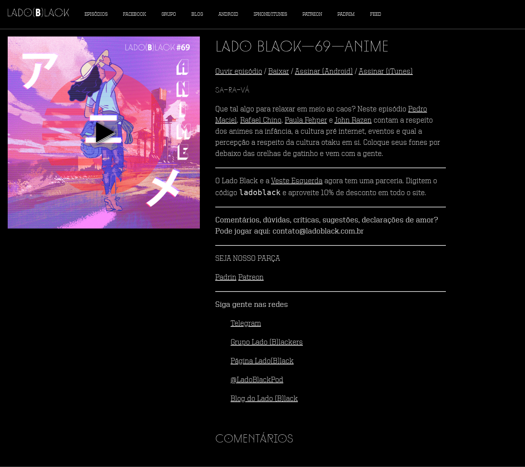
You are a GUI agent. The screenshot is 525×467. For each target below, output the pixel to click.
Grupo (168, 14)
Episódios (96, 14)
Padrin (225, 278)
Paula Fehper (306, 120)
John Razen (353, 120)
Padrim (346, 14)
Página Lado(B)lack (262, 361)
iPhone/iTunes (270, 14)
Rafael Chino (260, 120)
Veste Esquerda (296, 181)
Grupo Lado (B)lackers (267, 342)
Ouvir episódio (238, 72)
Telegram (246, 324)
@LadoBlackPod (257, 380)
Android (228, 14)
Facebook (134, 14)
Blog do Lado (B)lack (264, 399)
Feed (375, 14)
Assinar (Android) (324, 72)
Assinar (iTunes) (386, 72)
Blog (197, 14)
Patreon (312, 14)
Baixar (278, 72)
